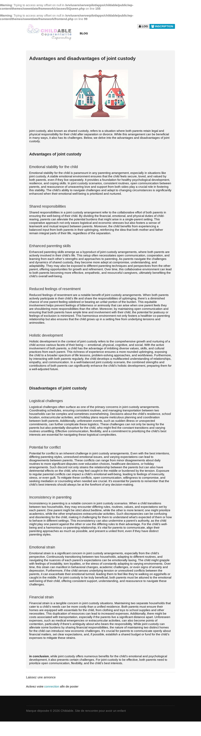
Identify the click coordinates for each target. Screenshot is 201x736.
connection (51, 686)
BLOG (84, 33)
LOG (144, 26)
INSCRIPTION (163, 26)
